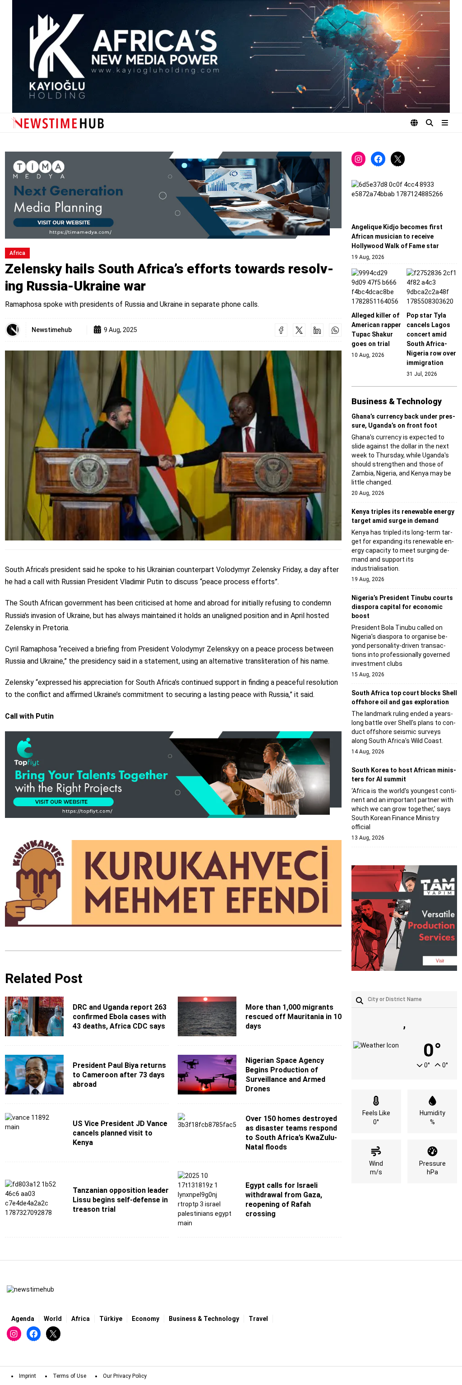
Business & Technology (204, 1318)
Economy (145, 1318)
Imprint (27, 1376)
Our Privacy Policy (125, 1376)
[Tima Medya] (173, 195)
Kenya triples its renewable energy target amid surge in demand (402, 516)
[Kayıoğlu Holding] (231, 56)
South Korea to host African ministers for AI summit (403, 774)
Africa (17, 253)
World (53, 1318)
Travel (258, 1318)
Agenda (22, 1318)
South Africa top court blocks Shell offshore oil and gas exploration (404, 697)
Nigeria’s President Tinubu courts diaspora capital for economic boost (402, 606)
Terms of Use (69, 1376)
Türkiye (110, 1318)
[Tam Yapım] (404, 918)
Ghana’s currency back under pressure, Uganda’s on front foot (403, 421)
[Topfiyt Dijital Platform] (173, 775)
